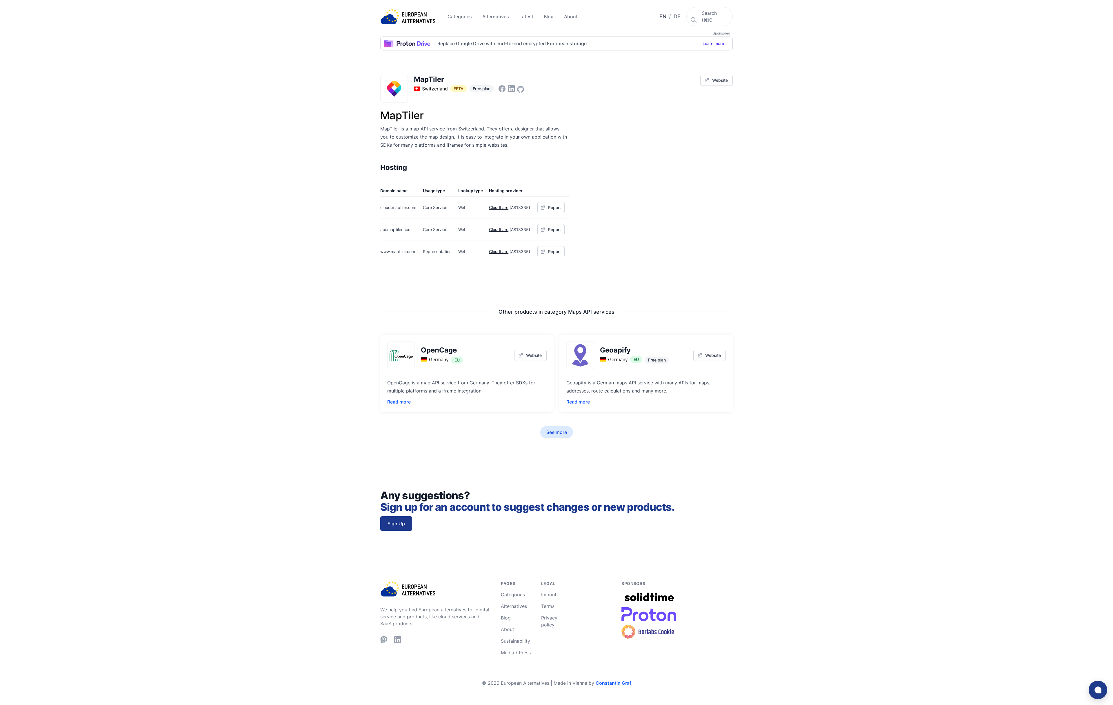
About (571, 16)
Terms (547, 606)
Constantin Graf (613, 683)
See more (556, 432)
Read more (399, 402)
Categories (460, 16)
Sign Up (396, 523)
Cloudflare (498, 207)
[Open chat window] (1098, 690)
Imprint (548, 594)
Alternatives (496, 16)
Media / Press (516, 652)
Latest (526, 16)
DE (677, 16)
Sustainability (515, 641)
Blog (549, 16)
